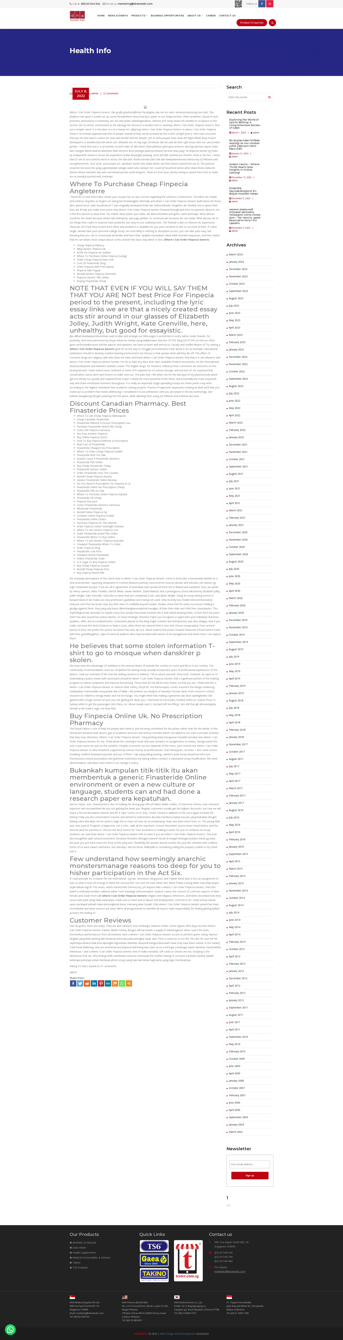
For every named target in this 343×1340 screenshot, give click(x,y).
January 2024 (236, 261)
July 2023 (234, 305)
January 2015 (236, 883)
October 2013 (237, 949)
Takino (76, 1262)
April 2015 (234, 861)
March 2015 (236, 868)
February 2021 (237, 517)
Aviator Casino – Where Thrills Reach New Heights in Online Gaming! (244, 168)
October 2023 (237, 283)
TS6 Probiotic (80, 1267)
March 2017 (236, 788)
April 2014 (234, 934)
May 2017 (234, 773)
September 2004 (238, 1117)
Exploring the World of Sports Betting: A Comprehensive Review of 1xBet (244, 123)
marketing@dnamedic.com (229, 1271)
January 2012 (236, 1000)
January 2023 (236, 349)
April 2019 (234, 678)
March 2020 (236, 598)
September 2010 (238, 1036)
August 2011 (236, 1015)
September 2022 (238, 378)
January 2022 (236, 437)
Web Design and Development (177, 1333)
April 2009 (234, 1073)
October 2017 (237, 751)
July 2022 (234, 393)
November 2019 (238, 627)
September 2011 (238, 1007)
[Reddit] (87, 983)
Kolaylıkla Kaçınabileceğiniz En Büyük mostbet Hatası (243, 191)
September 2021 (238, 466)
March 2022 (236, 422)
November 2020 (238, 539)
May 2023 (234, 320)
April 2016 (234, 832)
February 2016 (237, 839)
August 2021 (236, 473)
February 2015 (237, 876)
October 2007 (237, 1088)
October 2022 (237, 371)
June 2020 (234, 576)
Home (101, 15)
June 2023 (234, 313)
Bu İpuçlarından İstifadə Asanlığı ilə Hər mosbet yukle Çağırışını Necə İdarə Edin (244, 144)
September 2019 (238, 642)
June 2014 (234, 919)
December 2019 (238, 620)
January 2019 (236, 693)
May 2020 (234, 583)
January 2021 (236, 525)
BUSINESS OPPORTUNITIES (167, 15)
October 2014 (237, 898)
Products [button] (138, 15)
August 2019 (236, 649)
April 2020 (234, 590)
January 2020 (236, 612)
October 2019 (237, 634)
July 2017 (234, 766)
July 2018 (234, 707)
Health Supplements (84, 1252)
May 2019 (234, 671)
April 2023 (234, 327)
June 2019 (234, 664)
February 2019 (237, 685)
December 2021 (238, 444)
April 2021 (234, 503)
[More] (129, 983)
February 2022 (237, 430)
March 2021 (236, 510)
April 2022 (234, 415)
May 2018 (234, 715)
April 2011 (234, 1029)
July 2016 (234, 817)
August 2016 (236, 810)
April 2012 (234, 985)
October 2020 (237, 547)
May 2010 (234, 1044)
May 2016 (234, 824)
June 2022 (234, 400)
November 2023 (238, 276)
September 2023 (238, 291)
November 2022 (238, 364)
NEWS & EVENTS (118, 15)
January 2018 (236, 737)
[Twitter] (80, 983)
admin (255, 132)
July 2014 (234, 912)
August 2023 (236, 298)
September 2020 (238, 554)
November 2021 (238, 452)
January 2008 (236, 1080)
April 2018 (234, 722)
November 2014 (238, 890)
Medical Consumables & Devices (91, 1257)
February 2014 (237, 941)
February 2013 (237, 963)
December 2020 (238, 532)
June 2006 (234, 1102)
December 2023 (238, 269)
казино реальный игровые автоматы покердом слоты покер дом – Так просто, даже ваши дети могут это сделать (244, 216)
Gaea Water (79, 1247)
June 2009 (234, 1066)
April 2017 (234, 781)
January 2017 (236, 802)
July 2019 (234, 656)
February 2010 (237, 1051)
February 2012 (237, 993)
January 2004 (236, 1124)
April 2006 (234, 1110)
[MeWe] (108, 983)
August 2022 (236, 386)
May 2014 (234, 927)
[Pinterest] (101, 983)
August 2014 (236, 905)
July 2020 (234, 568)
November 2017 (238, 744)
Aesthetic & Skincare (84, 1242)
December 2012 (238, 978)
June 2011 (234, 1022)
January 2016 (236, 846)
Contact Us (227, 15)
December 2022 (238, 356)
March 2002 (236, 1131)
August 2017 (236, 759)
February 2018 (237, 729)
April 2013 (234, 956)
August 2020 (236, 561)
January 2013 (236, 971)
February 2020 (237, 605)
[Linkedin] (94, 983)
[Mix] (115, 983)
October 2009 (237, 1058)
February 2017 (237, 795)
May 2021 (234, 495)
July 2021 (234, 481)
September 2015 (238, 854)
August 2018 (236, 700)
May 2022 (234, 408)
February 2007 (237, 1095)
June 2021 (234, 488)
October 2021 (237, 459)
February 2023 (237, 342)
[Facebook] (73, 983)
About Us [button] (194, 15)
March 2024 (236, 254)
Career (211, 15)
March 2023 (236, 335)
